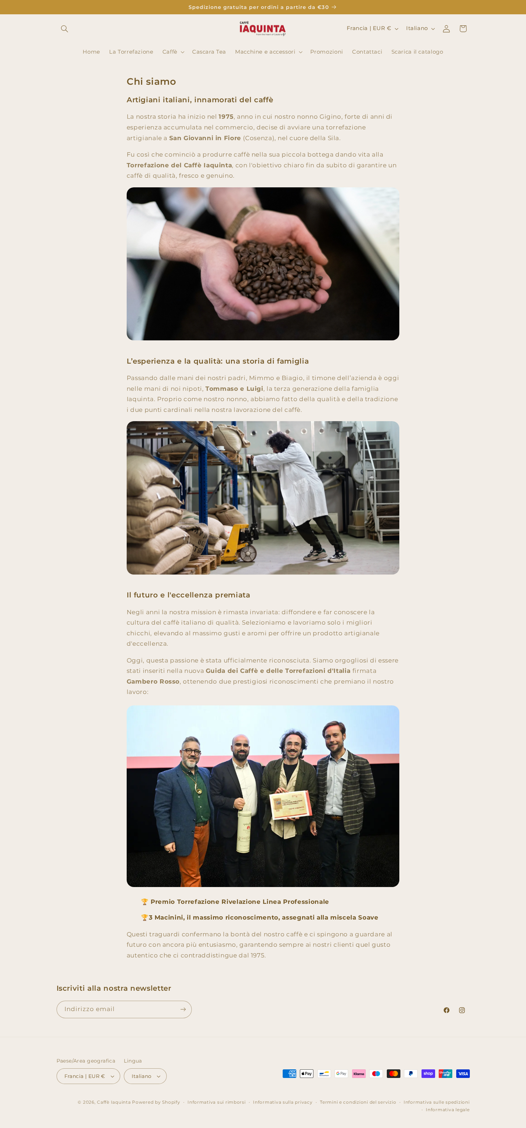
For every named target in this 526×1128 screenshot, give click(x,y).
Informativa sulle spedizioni (437, 1102)
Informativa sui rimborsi (216, 1102)
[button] (65, 28)
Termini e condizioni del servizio (358, 1102)
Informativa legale (447, 1109)
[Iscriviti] (183, 1009)
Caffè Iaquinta (114, 1102)
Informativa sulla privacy (282, 1102)
